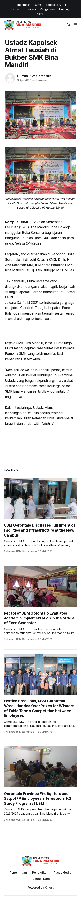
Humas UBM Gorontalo (34, 76)
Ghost (49, 887)
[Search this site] (68, 24)
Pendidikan (40, 872)
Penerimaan (18, 872)
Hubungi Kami (40, 879)
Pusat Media (62, 872)
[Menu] (75, 24)
